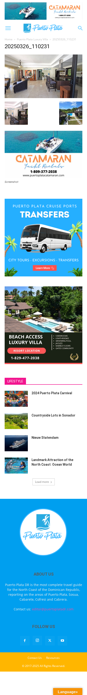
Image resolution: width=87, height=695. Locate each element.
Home (9, 39)
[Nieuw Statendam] (16, 443)
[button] (7, 28)
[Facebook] (24, 640)
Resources (53, 658)
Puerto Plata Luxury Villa (32, 39)
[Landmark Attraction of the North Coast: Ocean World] (16, 466)
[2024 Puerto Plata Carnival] (16, 399)
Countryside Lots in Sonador (53, 415)
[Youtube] (62, 640)
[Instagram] (37, 640)
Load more (42, 482)
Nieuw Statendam (45, 437)
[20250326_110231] (43, 97)
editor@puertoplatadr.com (53, 609)
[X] (50, 640)
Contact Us (35, 658)
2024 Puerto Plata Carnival (52, 393)
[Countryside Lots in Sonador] (16, 421)
